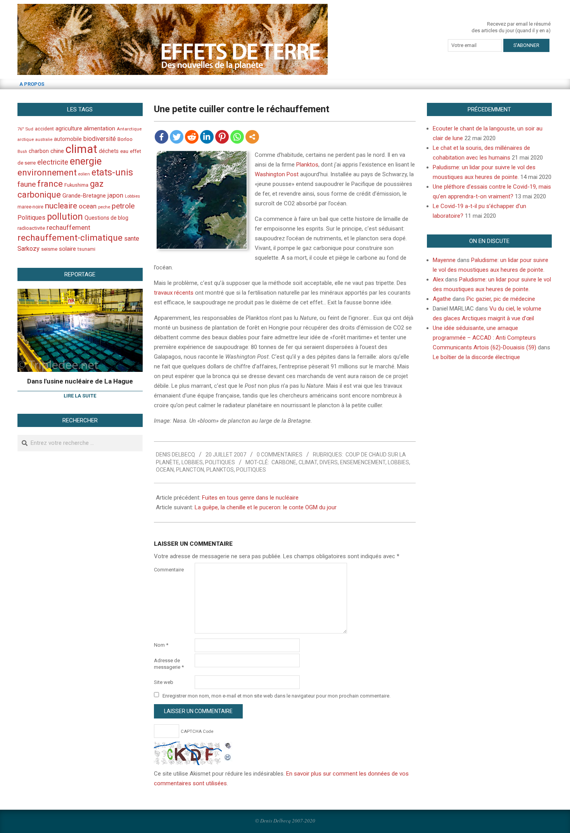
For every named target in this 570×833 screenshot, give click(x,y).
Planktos (307, 164)
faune (26, 184)
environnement (47, 172)
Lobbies (192, 462)
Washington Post (277, 174)
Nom (161, 645)
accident (44, 129)
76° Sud (25, 129)
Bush (22, 151)
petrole (123, 205)
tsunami (86, 249)
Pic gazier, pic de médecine (500, 298)
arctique (25, 139)
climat (308, 462)
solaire (67, 248)
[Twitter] (176, 137)
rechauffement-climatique (70, 238)
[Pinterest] (222, 137)
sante (131, 238)
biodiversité (99, 138)
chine (57, 151)
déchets (109, 151)
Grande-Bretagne (84, 195)
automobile (68, 139)
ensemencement (362, 462)
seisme (49, 249)
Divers (329, 462)
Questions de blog (106, 218)
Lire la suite (80, 396)
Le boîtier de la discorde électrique (476, 357)
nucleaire (61, 205)
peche (104, 207)
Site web (163, 682)
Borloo (125, 139)
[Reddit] (192, 137)
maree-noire (30, 207)
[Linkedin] (207, 137)
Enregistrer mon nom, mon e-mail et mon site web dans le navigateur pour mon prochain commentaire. (276, 695)
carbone (283, 462)
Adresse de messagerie (169, 664)
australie (43, 139)
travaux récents (173, 292)
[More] (252, 137)
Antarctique (129, 129)
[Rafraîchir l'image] (228, 756)
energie (86, 161)
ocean (165, 470)
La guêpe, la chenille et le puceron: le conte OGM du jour (266, 507)
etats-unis (112, 172)
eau (124, 151)
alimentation (99, 128)
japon (115, 195)
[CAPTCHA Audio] (228, 746)
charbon (39, 151)
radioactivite (31, 228)
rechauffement (68, 227)
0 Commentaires (279, 454)
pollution (65, 217)
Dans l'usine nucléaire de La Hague (80, 381)
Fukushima (76, 185)
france (50, 184)
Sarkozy (28, 248)
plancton (190, 470)
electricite (52, 162)
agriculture (68, 128)
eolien (84, 174)
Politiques (220, 462)
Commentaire (169, 570)
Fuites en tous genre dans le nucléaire (250, 497)
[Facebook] (161, 137)
